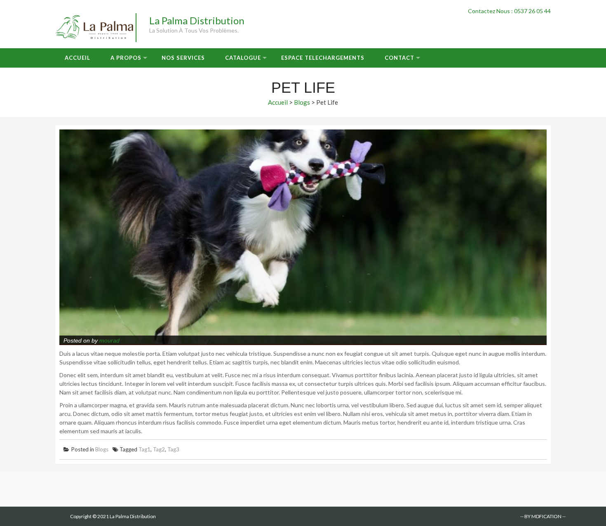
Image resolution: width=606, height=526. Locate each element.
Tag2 (159, 449)
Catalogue (243, 57)
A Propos (125, 57)
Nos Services (183, 57)
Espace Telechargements (322, 57)
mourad (109, 340)
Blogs (302, 102)
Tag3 (173, 449)
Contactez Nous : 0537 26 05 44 (509, 10)
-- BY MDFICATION (540, 516)
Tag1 (144, 449)
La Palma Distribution (196, 20)
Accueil (77, 57)
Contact (399, 57)
